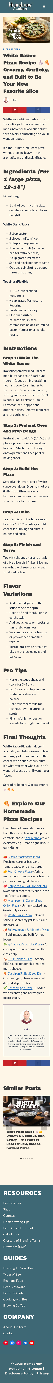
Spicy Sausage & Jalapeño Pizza (28, 929)
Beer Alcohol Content (18, 1228)
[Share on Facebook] (38, 110)
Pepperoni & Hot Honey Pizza (27, 886)
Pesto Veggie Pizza (20, 988)
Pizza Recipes (11, 49)
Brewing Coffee (14, 1305)
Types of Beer (12, 1274)
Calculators (11, 1234)
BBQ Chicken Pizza (20, 959)
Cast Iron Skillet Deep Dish (25, 973)
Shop (6, 1209)
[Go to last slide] (9, 1125)
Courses (9, 1215)
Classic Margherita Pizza (24, 857)
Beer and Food (13, 1280)
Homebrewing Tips (16, 1222)
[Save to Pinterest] (14, 110)
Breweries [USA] (14, 1247)
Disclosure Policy (19, 1373)
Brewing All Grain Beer (19, 1268)
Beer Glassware (14, 1287)
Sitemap (35, 1368)
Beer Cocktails (13, 1293)
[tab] (21, 1158)
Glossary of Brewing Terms (21, 1240)
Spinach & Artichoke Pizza (25, 944)
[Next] (44, 1125)
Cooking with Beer (16, 1299)
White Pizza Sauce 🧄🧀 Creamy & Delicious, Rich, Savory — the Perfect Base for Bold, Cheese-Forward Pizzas (26, 1140)
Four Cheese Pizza (20, 871)
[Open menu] (43, 6)
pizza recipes (32, 838)
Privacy (42, 1373)
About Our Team (14, 1327)
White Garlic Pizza (20, 915)
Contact (9, 1333)
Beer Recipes (12, 1203)
